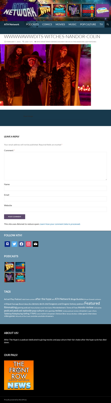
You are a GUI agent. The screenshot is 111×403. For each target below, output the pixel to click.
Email (6, 194)
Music (72, 24)
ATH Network (11, 24)
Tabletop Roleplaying (13, 313)
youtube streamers (46, 316)
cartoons (98, 299)
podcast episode (22, 310)
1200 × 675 (29, 42)
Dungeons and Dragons (59, 304)
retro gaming (50, 311)
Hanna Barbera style (37, 308)
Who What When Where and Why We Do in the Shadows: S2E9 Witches (66, 42)
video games (9, 316)
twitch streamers (48, 313)
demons (35, 304)
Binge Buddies (77, 299)
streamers (83, 311)
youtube (34, 316)
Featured (92, 303)
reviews (76, 311)
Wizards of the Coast (23, 316)
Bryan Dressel (89, 299)
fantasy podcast (77, 304)
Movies (60, 24)
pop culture (38, 310)
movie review (85, 307)
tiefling (26, 313)
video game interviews (87, 313)
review (58, 310)
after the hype (43, 298)
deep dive (28, 304)
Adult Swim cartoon (28, 299)
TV (101, 24)
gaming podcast (23, 307)
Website (8, 205)
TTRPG (33, 313)
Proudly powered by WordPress (15, 400)
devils (42, 304)
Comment (9, 150)
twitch (39, 314)
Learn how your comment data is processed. (60, 224)
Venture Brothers (72, 314)
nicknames (97, 308)
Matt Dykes (48, 308)
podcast (8, 310)
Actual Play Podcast (13, 299)
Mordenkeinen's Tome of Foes (65, 307)
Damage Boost (18, 304)
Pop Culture (88, 24)
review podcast (68, 311)
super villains (92, 311)
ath (53, 299)
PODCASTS (32, 24)
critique (7, 304)
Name (7, 184)
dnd (46, 304)
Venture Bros (61, 314)
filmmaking (10, 307)
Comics (47, 24)
